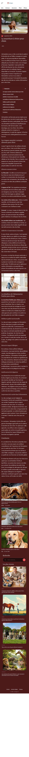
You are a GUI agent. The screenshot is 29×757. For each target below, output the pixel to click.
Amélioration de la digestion (8, 107)
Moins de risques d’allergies (8, 104)
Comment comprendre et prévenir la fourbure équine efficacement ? (13, 619)
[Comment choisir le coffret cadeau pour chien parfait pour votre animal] (14, 577)
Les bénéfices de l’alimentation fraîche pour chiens (13, 99)
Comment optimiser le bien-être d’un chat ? (12, 526)
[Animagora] (10, 3)
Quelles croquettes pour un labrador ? (10, 549)
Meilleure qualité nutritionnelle (9, 102)
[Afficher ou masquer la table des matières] (18, 89)
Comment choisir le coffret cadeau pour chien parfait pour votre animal (13, 591)
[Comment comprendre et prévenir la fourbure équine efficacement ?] (14, 605)
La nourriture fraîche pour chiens (11, 300)
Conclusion (5, 112)
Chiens (2, 505)
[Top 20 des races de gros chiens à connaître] (14, 633)
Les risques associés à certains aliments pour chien (13, 91)
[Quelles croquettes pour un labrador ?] (14, 539)
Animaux (3, 672)
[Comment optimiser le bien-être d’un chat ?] (14, 516)
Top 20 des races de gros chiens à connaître (12, 647)
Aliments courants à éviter (8, 94)
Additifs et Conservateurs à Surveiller (10, 97)
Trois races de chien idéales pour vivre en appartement (11, 502)
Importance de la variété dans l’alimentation (12, 109)
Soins (2, 528)
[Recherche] (27, 3)
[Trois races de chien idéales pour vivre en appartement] (14, 492)
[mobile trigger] (2, 3)
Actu (3, 46)
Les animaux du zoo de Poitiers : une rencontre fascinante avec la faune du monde (13, 674)
